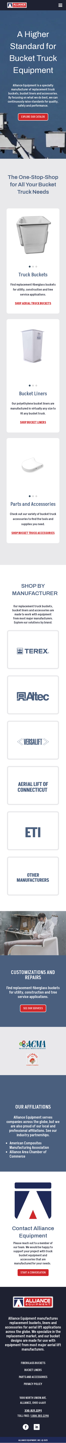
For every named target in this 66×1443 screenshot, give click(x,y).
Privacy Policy (33, 1384)
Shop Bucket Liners (33, 422)
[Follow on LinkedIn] (37, 1427)
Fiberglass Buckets (33, 1363)
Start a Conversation (33, 1272)
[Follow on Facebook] (26, 1427)
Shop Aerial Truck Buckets (33, 303)
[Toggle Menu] (60, 5)
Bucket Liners (33, 1370)
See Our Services (33, 1008)
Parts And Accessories (33, 1377)
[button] (30, 267)
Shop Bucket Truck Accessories (33, 533)
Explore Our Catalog (33, 117)
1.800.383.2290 (39, 1416)
